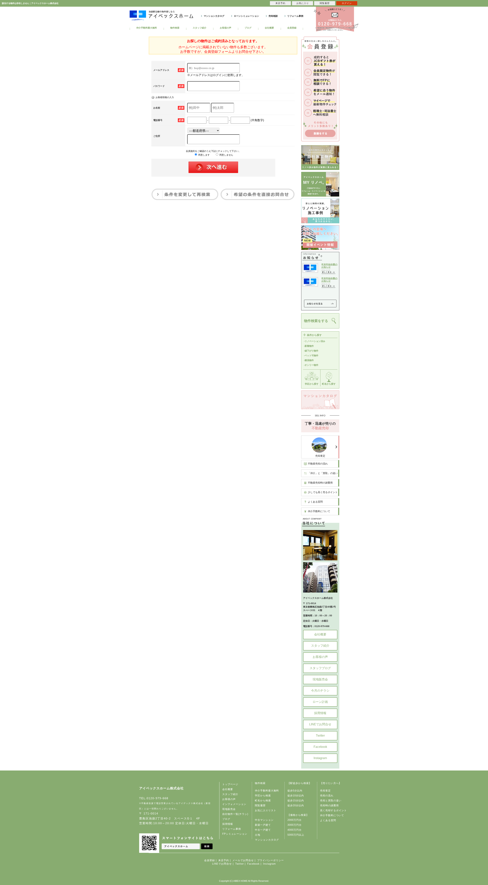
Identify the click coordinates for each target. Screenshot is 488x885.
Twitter (320, 735)
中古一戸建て (263, 829)
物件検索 (174, 27)
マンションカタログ (214, 16)
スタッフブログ (320, 668)
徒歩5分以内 (294, 790)
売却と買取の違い (330, 800)
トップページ (230, 784)
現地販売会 (320, 679)
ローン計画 (320, 701)
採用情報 (320, 713)
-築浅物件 (309, 360)
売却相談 (273, 16)
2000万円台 (294, 820)
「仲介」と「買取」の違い (323, 473)
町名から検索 (263, 800)
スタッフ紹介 (199, 27)
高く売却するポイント (333, 810)
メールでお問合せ (243, 860)
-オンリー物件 (311, 365)
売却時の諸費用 (329, 805)
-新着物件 (309, 346)
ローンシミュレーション (246, 16)
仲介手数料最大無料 (146, 27)
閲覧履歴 (260, 805)
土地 (257, 834)
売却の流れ (326, 795)
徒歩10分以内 (295, 795)
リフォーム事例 (295, 16)
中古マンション (264, 820)
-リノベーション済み (314, 341)
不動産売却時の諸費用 (320, 482)
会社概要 (269, 27)
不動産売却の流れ (318, 463)
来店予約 (223, 860)
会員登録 (291, 27)
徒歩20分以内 (295, 805)
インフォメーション (234, 804)
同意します (204, 155)
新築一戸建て (263, 824)
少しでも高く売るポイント (323, 492)
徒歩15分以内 (295, 800)
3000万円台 (294, 824)
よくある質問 (315, 501)
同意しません (226, 155)
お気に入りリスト (265, 810)
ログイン (347, 3)
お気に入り (302, 3)
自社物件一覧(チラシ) (235, 814)
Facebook (320, 746)
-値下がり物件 (311, 350)
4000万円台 (294, 829)
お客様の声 (225, 27)
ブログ (248, 27)
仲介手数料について (319, 511)
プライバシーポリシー (270, 860)
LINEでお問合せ (320, 724)
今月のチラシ (320, 690)
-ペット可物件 (311, 355)
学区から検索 (263, 795)
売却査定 (320, 455)
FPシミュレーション (234, 833)
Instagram (320, 758)
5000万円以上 (295, 834)
